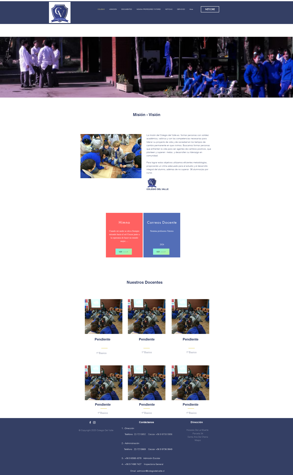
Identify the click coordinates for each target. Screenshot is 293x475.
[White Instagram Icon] (94, 422)
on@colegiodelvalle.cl (154, 471)
